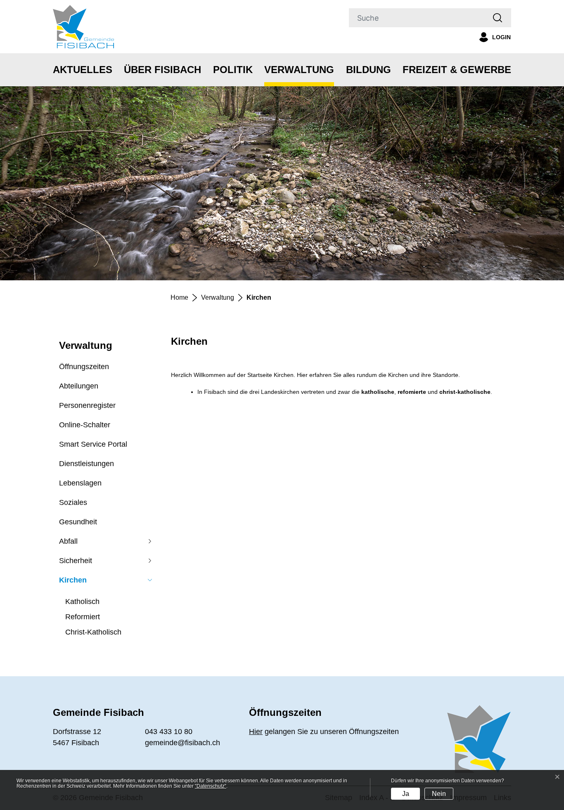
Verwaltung (299, 69)
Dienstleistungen (86, 463)
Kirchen (73, 583)
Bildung (368, 69)
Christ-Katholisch (93, 632)
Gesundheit (78, 522)
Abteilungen (78, 386)
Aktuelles (82, 69)
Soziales (73, 502)
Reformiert (82, 617)
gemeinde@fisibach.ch (182, 743)
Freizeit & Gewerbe (457, 69)
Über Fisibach (162, 69)
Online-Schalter (84, 425)
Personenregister (87, 405)
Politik (233, 69)
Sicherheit (75, 561)
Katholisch (82, 601)
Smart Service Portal (93, 444)
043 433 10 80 (168, 731)
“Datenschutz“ (210, 786)
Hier (256, 731)
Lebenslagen (80, 483)
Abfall (68, 541)
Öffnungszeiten (84, 366)
